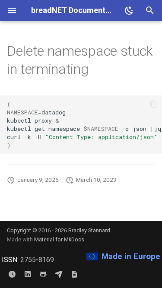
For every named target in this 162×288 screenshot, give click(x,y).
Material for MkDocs (59, 239)
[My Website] (74, 274)
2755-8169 (37, 260)
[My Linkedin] (28, 274)
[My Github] (43, 274)
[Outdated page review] (12, 274)
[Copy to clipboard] (153, 104)
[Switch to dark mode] (129, 10)
